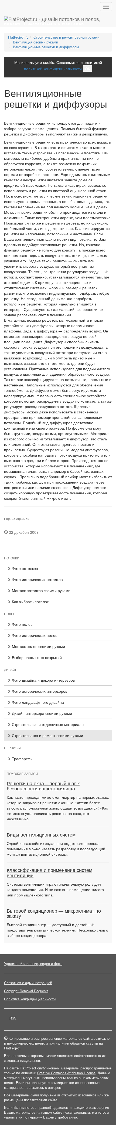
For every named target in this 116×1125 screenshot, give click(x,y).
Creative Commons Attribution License (66, 1072)
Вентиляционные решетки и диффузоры (46, 47)
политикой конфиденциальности (53, 68)
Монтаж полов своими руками (38, 646)
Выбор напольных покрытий (36, 657)
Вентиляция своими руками (35, 42)
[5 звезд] (18, 514)
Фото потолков (24, 568)
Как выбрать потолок (30, 601)
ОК (87, 68)
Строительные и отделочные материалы (47, 724)
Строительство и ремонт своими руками (66, 37)
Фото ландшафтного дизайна (37, 702)
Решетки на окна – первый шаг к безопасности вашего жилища (43, 786)
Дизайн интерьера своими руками (41, 713)
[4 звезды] (15, 514)
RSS (12, 1018)
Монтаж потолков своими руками (40, 590)
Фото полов (21, 624)
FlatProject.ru (18, 37)
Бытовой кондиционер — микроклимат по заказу (54, 913)
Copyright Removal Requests (26, 990)
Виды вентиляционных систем (41, 835)
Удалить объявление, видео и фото (33, 963)
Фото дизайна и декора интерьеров (43, 680)
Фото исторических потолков (37, 579)
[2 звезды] (9, 514)
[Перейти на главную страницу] (58, 20)
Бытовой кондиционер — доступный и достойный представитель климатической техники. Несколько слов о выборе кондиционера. (57, 930)
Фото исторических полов (34, 635)
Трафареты (21, 758)
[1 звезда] (5, 514)
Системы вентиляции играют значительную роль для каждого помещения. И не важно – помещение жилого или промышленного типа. (55, 889)
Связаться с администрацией (28, 982)
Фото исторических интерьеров (39, 691)
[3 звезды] (12, 514)
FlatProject (12, 1048)
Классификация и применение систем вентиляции (49, 873)
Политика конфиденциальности (30, 999)
